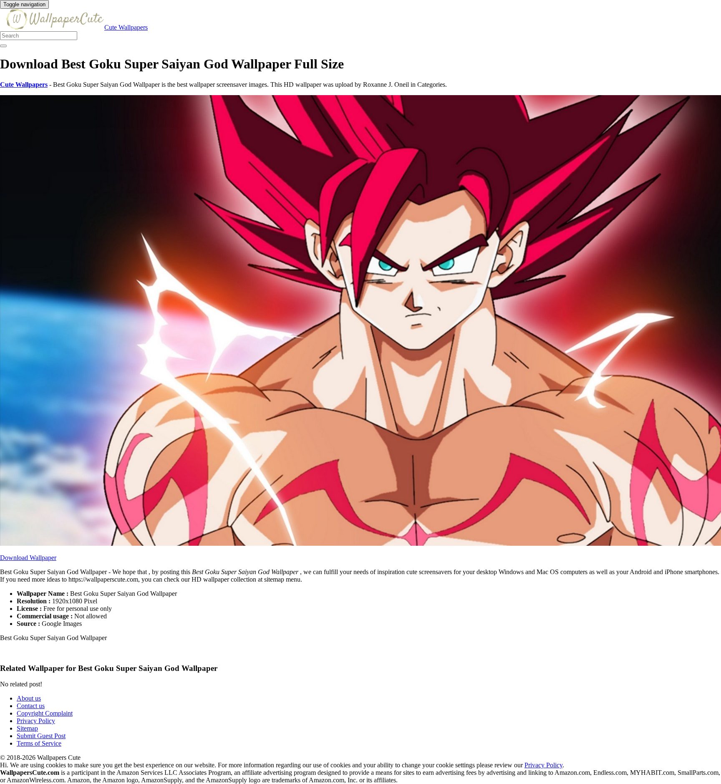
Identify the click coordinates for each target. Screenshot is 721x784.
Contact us (31, 705)
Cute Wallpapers (126, 27)
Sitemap (27, 728)
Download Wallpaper (28, 557)
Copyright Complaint (45, 713)
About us (29, 698)
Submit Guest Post (41, 735)
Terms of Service (39, 743)
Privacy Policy (36, 720)
